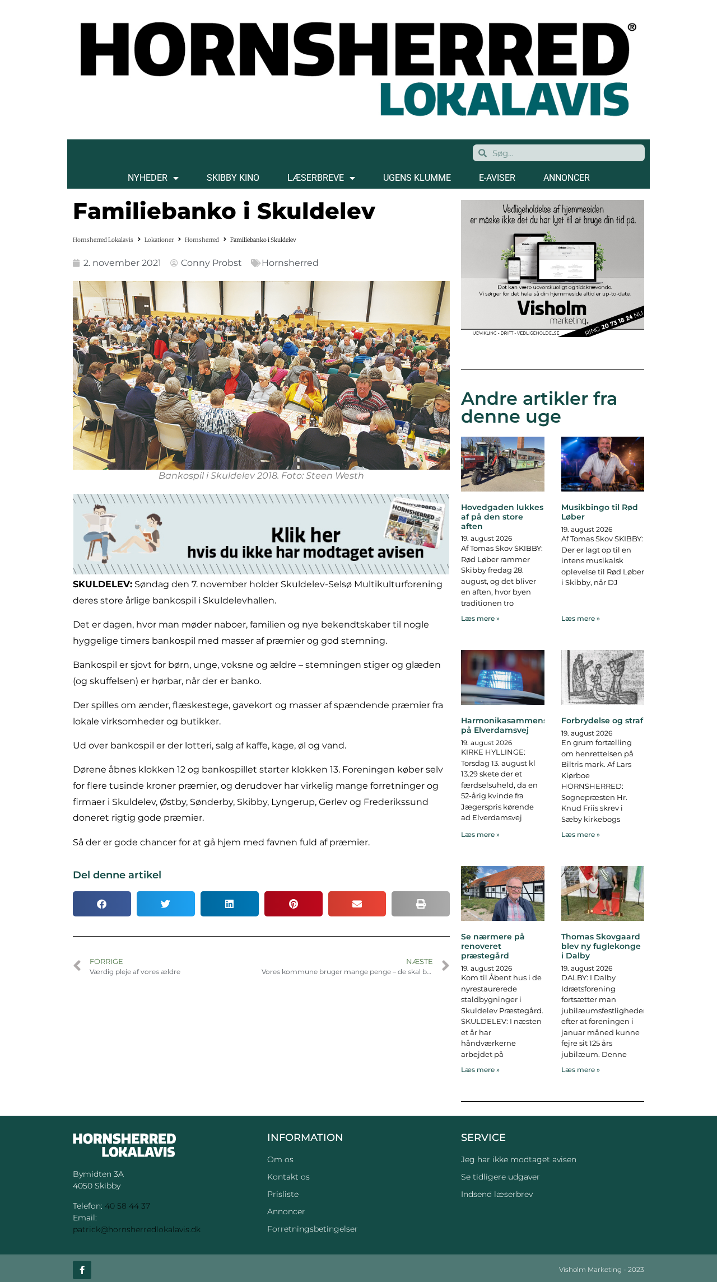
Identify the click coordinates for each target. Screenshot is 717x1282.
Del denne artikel (117, 875)
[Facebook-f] (82, 1270)
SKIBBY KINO (233, 177)
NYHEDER (147, 177)
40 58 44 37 (127, 1206)
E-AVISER (497, 177)
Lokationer (159, 240)
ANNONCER (566, 177)
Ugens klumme (417, 177)
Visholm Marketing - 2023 (601, 1269)
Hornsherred (202, 240)
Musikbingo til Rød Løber (599, 512)
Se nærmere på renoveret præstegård (493, 946)
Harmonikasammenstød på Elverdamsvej (511, 725)
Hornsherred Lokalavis (103, 240)
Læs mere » (480, 618)
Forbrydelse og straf (602, 720)
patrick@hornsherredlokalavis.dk (137, 1229)
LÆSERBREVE (315, 177)
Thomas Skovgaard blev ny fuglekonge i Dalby (601, 946)
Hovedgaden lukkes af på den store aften (502, 516)
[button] (102, 903)
